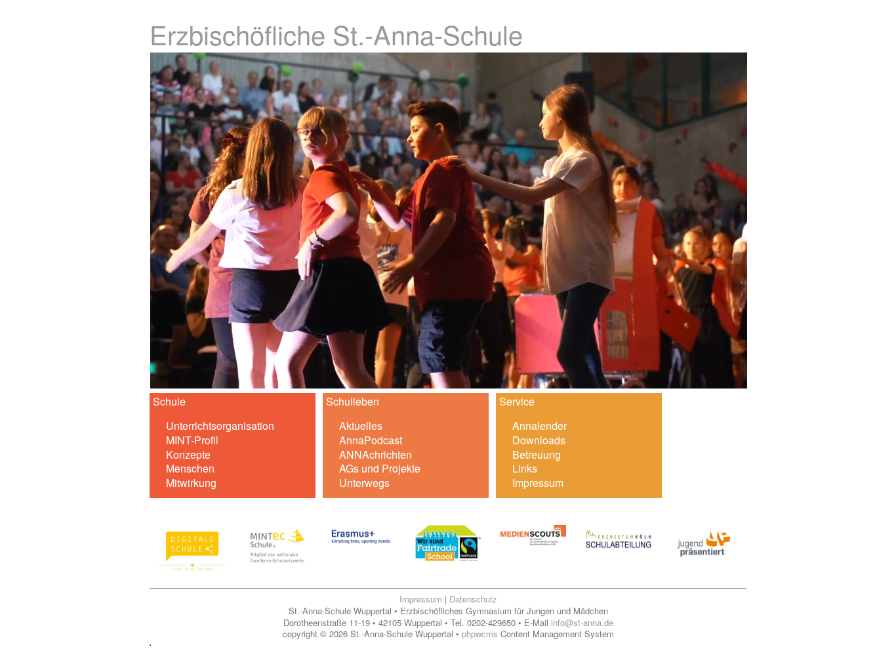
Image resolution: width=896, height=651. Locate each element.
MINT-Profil (192, 440)
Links (524, 468)
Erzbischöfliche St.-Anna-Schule (336, 33)
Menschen (190, 468)
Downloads (538, 440)
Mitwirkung (191, 482)
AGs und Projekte (379, 468)
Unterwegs (364, 482)
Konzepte (188, 454)
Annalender (539, 425)
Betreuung (536, 454)
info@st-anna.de (582, 622)
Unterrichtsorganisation (220, 425)
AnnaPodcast (370, 440)
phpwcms (480, 633)
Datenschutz (473, 599)
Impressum (537, 482)
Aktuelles (360, 425)
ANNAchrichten (375, 454)
